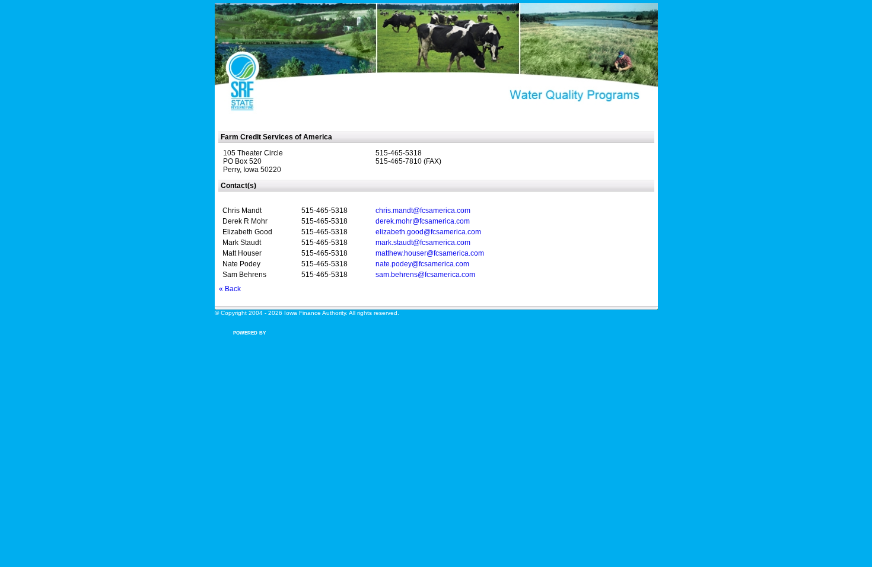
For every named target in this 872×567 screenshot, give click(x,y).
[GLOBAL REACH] (253, 341)
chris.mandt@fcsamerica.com (422, 210)
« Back (230, 289)
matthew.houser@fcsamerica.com (429, 253)
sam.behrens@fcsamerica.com (425, 274)
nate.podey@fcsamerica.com (422, 264)
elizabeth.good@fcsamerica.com (428, 232)
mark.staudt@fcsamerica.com (422, 242)
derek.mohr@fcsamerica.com (422, 221)
